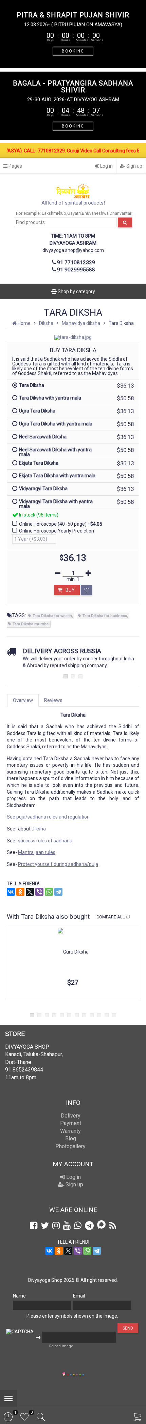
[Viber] (39, 892)
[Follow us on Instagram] (56, 1225)
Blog (70, 1138)
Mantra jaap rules (36, 852)
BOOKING (73, 50)
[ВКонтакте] (11, 892)
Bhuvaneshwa (95, 213)
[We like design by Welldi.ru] (63, 1375)
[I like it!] (86, 590)
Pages (14, 166)
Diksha (39, 828)
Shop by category (76, 291)
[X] (30, 892)
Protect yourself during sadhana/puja (58, 864)
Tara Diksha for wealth (52, 616)
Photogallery (70, 1146)
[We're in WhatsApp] (77, 1225)
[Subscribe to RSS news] (112, 1225)
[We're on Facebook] (33, 1225)
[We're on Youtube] (67, 1225)
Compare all (110, 916)
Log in (106, 166)
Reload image (61, 1346)
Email (79, 1296)
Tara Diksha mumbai (31, 624)
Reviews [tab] (53, 700)
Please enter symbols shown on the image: (72, 1316)
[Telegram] (58, 892)
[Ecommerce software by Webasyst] (75, 1374)
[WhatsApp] (49, 892)
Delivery (70, 1115)
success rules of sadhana (45, 840)
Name (19, 1296)
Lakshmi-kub (54, 213)
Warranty (70, 1131)
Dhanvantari (121, 213)
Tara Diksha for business (105, 616)
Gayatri (74, 213)
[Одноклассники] (20, 892)
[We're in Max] (101, 1225)
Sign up (133, 166)
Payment (70, 1123)
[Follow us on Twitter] (45, 1225)
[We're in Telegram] (89, 1225)
